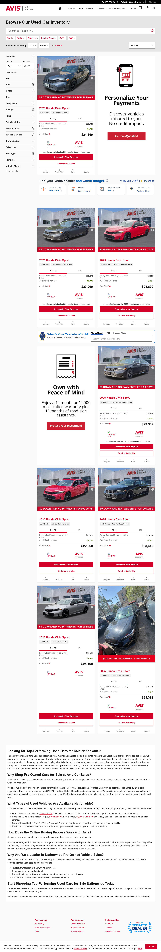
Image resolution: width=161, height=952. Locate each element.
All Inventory (39, 924)
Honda (43, 45)
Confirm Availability (66, 163)
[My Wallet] (140, 7)
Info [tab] (79, 118)
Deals (80, 8)
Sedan (20, 37)
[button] (128, 1)
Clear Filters (56, 45)
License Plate (119, 333)
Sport (10, 37)
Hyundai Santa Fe (84, 816)
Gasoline (33, 37)
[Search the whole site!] (154, 8)
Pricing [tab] (53, 118)
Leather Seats (48, 37)
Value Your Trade (77, 931)
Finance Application (78, 924)
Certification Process (112, 931)
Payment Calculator (78, 928)
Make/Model (97, 333)
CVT (62, 37)
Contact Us (109, 924)
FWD (72, 37)
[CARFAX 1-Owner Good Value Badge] (51, 144)
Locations (90, 8)
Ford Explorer (55, 816)
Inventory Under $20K (43, 928)
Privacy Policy (80, 948)
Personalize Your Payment (66, 157)
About (133, 8)
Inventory (71, 8)
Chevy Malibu (45, 813)
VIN (108, 333)
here (140, 948)
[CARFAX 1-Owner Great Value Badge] (51, 296)
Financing (102, 8)
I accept (151, 946)
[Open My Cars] (148, 7)
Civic (31, 45)
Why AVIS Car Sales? (118, 8)
